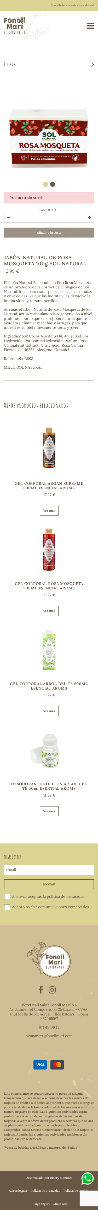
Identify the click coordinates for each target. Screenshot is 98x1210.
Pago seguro (41, 1204)
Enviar (49, 884)
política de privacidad (66, 896)
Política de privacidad (45, 1190)
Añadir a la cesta (49, 232)
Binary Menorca (61, 1178)
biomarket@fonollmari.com (49, 1036)
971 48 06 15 (49, 1027)
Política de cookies (76, 1190)
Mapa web (60, 1204)
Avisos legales (18, 1190)
